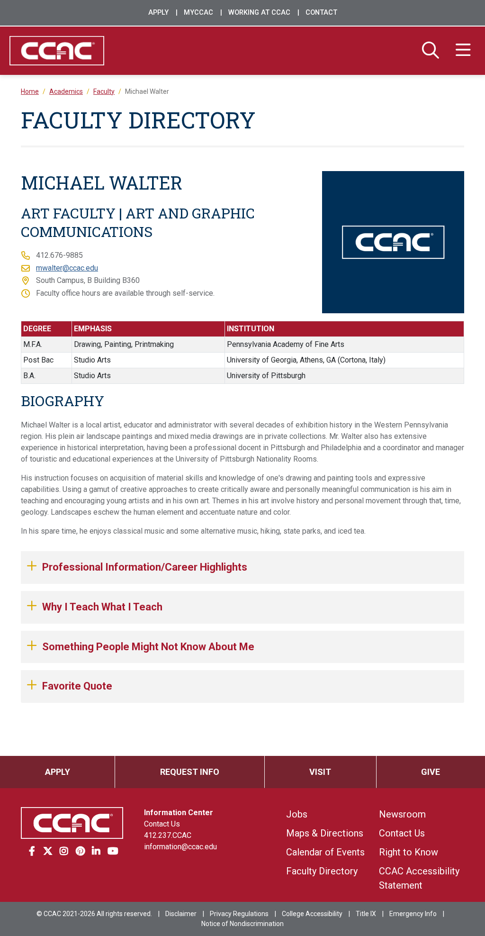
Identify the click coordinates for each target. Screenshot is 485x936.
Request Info (189, 772)
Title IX (366, 914)
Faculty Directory (322, 871)
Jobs (296, 814)
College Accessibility (312, 914)
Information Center (178, 812)
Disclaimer (181, 914)
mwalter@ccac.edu (67, 268)
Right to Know (408, 852)
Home (30, 91)
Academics (66, 91)
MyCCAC (198, 13)
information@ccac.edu (180, 846)
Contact (321, 13)
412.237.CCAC (167, 835)
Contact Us (162, 823)
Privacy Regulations (239, 914)
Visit (320, 772)
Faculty (104, 91)
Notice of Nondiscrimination (242, 923)
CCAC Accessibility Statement (419, 878)
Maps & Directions (324, 833)
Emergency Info (413, 914)
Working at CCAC (259, 13)
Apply (158, 13)
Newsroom (402, 814)
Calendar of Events (325, 852)
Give (430, 772)
